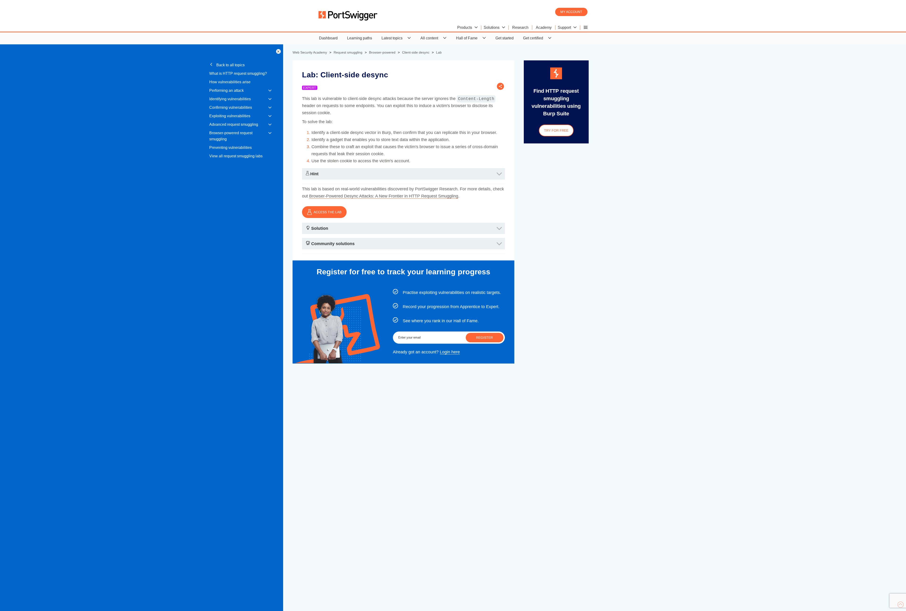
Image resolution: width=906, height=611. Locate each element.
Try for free (556, 130)
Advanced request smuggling (233, 124)
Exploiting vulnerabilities (229, 116)
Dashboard (328, 38)
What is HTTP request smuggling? (238, 73)
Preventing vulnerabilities (230, 148)
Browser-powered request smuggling (230, 136)
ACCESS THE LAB (327, 212)
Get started (504, 38)
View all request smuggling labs (236, 156)
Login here (450, 352)
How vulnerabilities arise (230, 82)
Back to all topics (230, 65)
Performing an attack (226, 90)
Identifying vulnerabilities (230, 99)
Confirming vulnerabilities (230, 107)
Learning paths (359, 38)
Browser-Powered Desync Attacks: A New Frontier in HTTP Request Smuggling (383, 196)
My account (571, 12)
